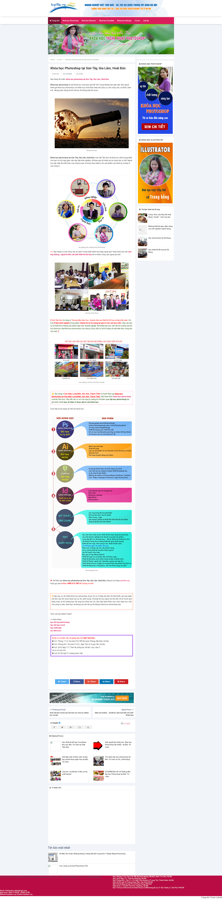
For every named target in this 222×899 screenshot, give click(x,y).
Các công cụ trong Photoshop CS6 (73, 866)
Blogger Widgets (94, 877)
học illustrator (55, 631)
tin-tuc (56, 74)
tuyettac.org (125, 580)
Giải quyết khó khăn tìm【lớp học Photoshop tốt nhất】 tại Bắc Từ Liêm (118, 744)
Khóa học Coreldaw (106, 21)
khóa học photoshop (122, 396)
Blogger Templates (69, 877)
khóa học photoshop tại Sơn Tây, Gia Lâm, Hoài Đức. (87, 79)
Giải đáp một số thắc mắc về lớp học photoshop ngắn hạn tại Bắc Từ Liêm (75, 759)
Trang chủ (55, 21)
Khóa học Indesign (124, 21)
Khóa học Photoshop (71, 21)
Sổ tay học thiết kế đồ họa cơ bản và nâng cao (64, 8)
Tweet (63, 681)
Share (77, 681)
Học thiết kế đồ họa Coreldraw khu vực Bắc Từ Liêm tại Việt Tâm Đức (74, 744)
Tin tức (137, 21)
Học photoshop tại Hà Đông (159, 238)
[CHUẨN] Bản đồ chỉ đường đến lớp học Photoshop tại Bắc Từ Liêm (117, 774)
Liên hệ (146, 21)
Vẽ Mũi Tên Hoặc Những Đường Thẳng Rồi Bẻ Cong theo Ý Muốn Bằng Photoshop (92, 854)
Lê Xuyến (54, 723)
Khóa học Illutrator (89, 21)
